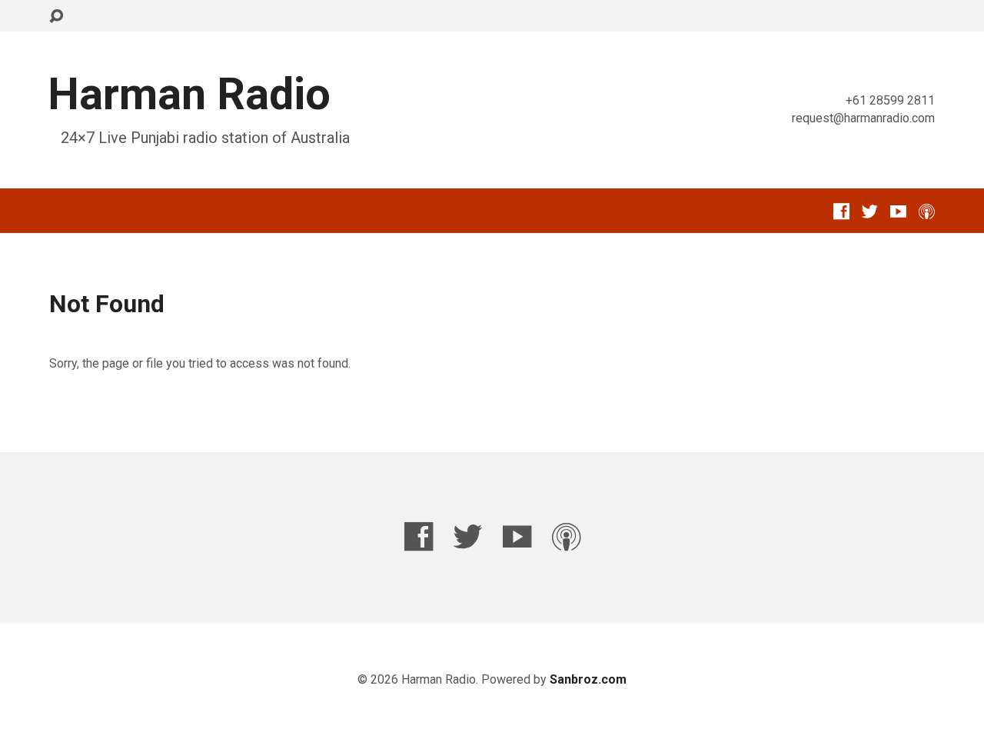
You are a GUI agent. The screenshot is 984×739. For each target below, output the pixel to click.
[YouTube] (898, 211)
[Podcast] (927, 211)
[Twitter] (870, 211)
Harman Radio (189, 94)
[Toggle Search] (56, 16)
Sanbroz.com (588, 679)
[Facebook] (841, 211)
